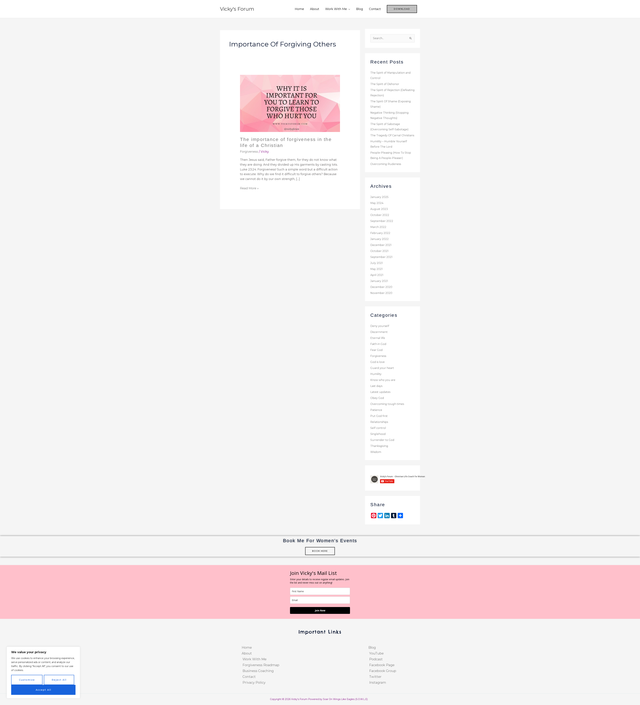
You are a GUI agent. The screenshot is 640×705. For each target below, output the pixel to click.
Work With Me (336, 9)
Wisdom (375, 452)
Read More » (249, 188)
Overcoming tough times (387, 404)
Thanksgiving (379, 446)
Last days (376, 386)
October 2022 (379, 215)
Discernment (379, 332)
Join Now (320, 610)
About (314, 9)
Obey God (377, 398)
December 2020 (381, 287)
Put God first (379, 416)
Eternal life (377, 338)
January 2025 (379, 197)
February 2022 (380, 233)
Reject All (59, 679)
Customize (27, 679)
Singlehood (378, 434)
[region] (43, 672)
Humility (376, 374)
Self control (378, 428)
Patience (376, 410)
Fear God (376, 350)
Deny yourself (379, 326)
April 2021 (376, 275)
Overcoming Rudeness (385, 164)
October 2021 (379, 251)
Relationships (379, 422)
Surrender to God (382, 440)
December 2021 (381, 245)
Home (299, 9)
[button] (402, 9)
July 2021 (376, 263)
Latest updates (380, 392)
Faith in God (378, 344)
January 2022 (379, 239)
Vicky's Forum (237, 9)
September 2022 (381, 221)
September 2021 (381, 257)
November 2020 (381, 293)
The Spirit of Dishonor (384, 84)
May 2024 (376, 203)
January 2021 (379, 281)
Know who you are (382, 380)
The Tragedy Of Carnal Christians (392, 135)
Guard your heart (382, 368)
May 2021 (376, 269)
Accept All (43, 689)
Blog (359, 9)
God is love (377, 362)
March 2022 (378, 227)
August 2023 (379, 209)
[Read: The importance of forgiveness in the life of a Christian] (290, 103)
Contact (375, 9)
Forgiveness (249, 151)
